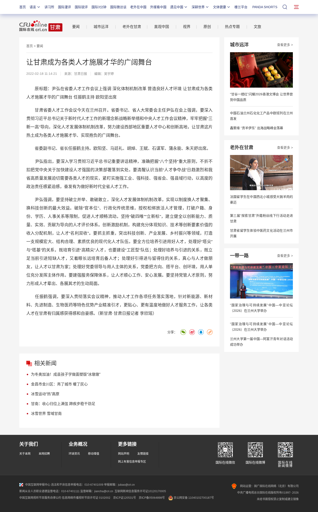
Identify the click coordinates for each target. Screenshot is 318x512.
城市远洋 (101, 27)
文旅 (257, 27)
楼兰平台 (240, 7)
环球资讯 (74, 453)
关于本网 (24, 453)
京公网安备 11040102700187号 (193, 497)
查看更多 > (285, 45)
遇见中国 (176, 7)
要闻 (76, 27)
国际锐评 (81, 7)
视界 (186, 27)
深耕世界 (198, 7)
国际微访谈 (118, 7)
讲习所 (49, 7)
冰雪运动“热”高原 (45, 394)
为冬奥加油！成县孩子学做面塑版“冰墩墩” (65, 374)
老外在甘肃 (132, 27)
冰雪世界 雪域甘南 (46, 414)
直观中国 (161, 27)
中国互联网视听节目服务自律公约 (40, 497)
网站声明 (123, 453)
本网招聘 (44, 453)
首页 (22, 7)
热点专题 (232, 27)
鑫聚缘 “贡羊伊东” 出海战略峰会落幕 (256, 128)
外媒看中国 (158, 7)
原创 (207, 27)
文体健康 (219, 7)
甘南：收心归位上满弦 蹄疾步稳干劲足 (63, 404)
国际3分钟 (98, 7)
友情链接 (143, 453)
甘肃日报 (80, 74)
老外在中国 (138, 7)
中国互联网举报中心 (37, 484)
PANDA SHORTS (264, 7)
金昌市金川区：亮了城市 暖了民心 (59, 384)
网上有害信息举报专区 (132, 461)
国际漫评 (64, 7)
